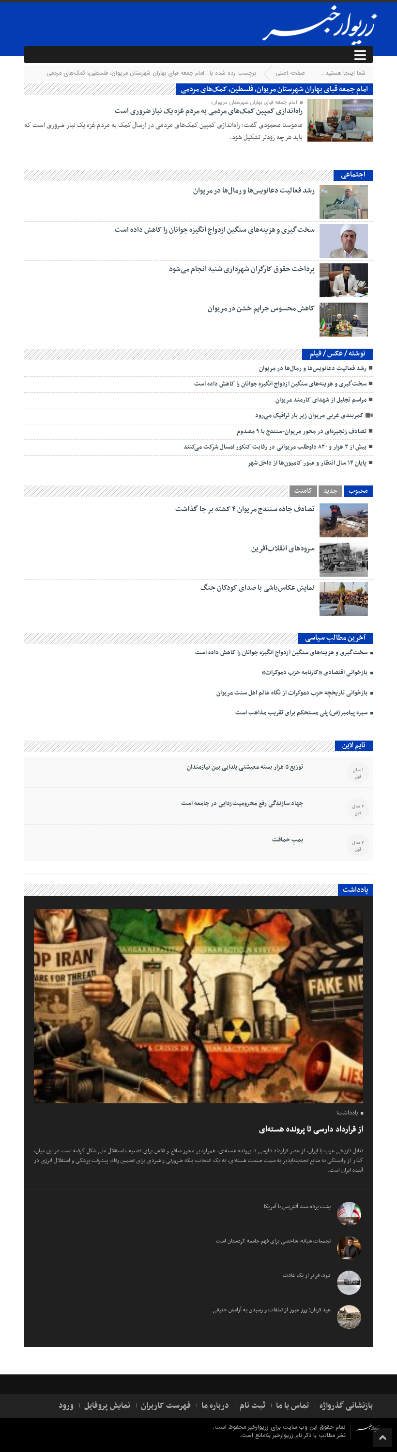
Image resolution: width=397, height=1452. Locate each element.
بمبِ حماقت (287, 840)
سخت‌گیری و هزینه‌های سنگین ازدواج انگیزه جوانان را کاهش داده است (215, 230)
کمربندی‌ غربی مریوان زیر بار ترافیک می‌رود (309, 415)
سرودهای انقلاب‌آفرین (283, 548)
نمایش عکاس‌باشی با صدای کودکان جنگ (257, 587)
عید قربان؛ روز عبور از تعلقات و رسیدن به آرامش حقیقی (272, 1310)
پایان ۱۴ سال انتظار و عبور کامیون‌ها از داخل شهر (306, 463)
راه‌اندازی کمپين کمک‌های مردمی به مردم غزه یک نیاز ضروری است (209, 111)
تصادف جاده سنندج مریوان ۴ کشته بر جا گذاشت (245, 509)
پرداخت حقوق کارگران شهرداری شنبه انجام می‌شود (242, 269)
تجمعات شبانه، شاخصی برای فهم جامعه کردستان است (273, 1241)
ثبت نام (252, 1406)
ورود (66, 1406)
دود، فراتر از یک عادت (307, 1275)
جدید (330, 491)
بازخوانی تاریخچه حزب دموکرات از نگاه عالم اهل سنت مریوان (292, 693)
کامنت (303, 491)
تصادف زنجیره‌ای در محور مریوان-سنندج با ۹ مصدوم (301, 431)
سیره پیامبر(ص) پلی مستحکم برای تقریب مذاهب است (302, 713)
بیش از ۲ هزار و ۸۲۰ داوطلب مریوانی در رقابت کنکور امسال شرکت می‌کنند (274, 447)
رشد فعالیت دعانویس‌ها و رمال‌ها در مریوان (254, 190)
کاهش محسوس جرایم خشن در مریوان (261, 308)
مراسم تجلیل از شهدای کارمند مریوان (320, 400)
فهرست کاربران (166, 1406)
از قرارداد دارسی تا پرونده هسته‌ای (311, 1129)
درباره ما (215, 1406)
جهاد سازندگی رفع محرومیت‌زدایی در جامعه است (242, 803)
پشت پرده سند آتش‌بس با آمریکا (297, 1206)
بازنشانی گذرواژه (346, 1406)
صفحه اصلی (290, 73)
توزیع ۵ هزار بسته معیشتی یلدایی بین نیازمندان (245, 767)
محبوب (358, 491)
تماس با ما (292, 1406)
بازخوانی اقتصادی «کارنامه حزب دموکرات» (315, 672)
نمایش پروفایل (107, 1406)
